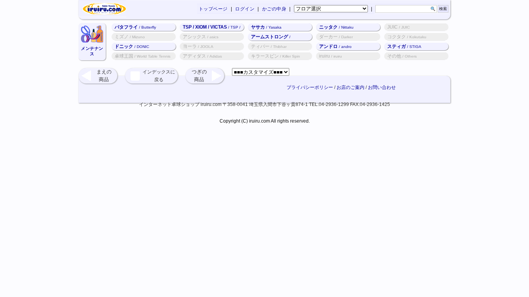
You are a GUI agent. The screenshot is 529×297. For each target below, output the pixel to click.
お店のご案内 (350, 87)
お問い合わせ (382, 87)
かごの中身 (274, 9)
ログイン (244, 9)
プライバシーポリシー (310, 87)
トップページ (213, 9)
